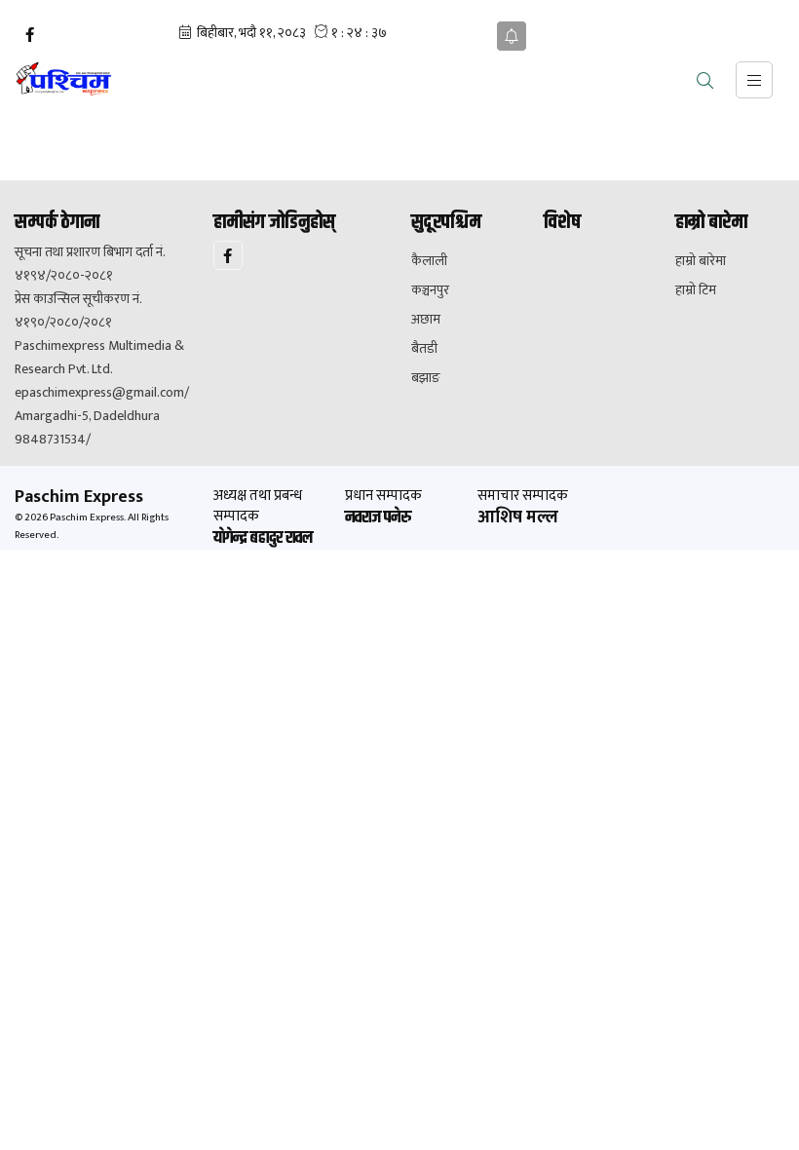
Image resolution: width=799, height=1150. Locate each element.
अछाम (425, 319)
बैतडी (424, 349)
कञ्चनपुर (430, 290)
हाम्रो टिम (695, 290)
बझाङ (425, 378)
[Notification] (511, 36)
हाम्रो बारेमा (700, 261)
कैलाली (429, 261)
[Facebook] (29, 35)
